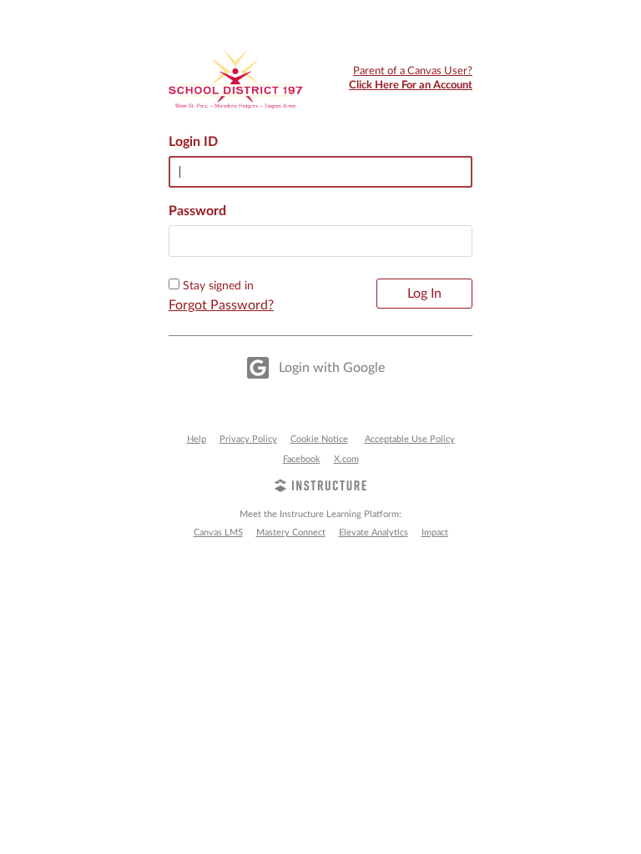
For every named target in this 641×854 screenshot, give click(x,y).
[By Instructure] (320, 488)
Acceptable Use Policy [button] (410, 439)
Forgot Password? (221, 305)
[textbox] (320, 241)
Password (197, 211)
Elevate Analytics (373, 532)
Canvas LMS (218, 532)
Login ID (193, 141)
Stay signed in (218, 286)
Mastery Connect (291, 532)
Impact (434, 532)
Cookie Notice (319, 439)
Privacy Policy (248, 439)
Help (196, 439)
